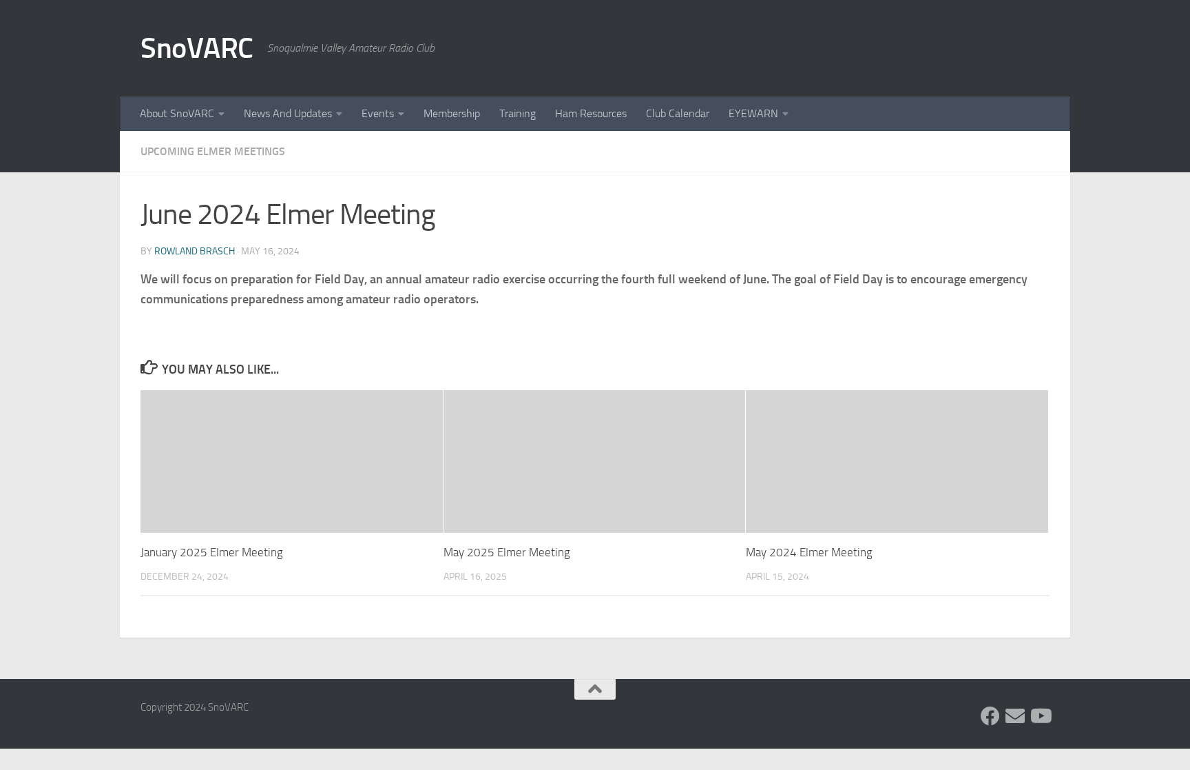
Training (517, 113)
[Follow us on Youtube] (1040, 716)
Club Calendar (677, 113)
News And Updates (288, 113)
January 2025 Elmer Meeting (211, 552)
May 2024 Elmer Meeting (809, 552)
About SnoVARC (177, 113)
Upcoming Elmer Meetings (212, 151)
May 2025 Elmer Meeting (506, 552)
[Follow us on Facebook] (990, 716)
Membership (452, 113)
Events (378, 113)
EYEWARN (753, 113)
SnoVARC (196, 48)
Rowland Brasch (194, 251)
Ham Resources (591, 113)
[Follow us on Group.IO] (1015, 716)
